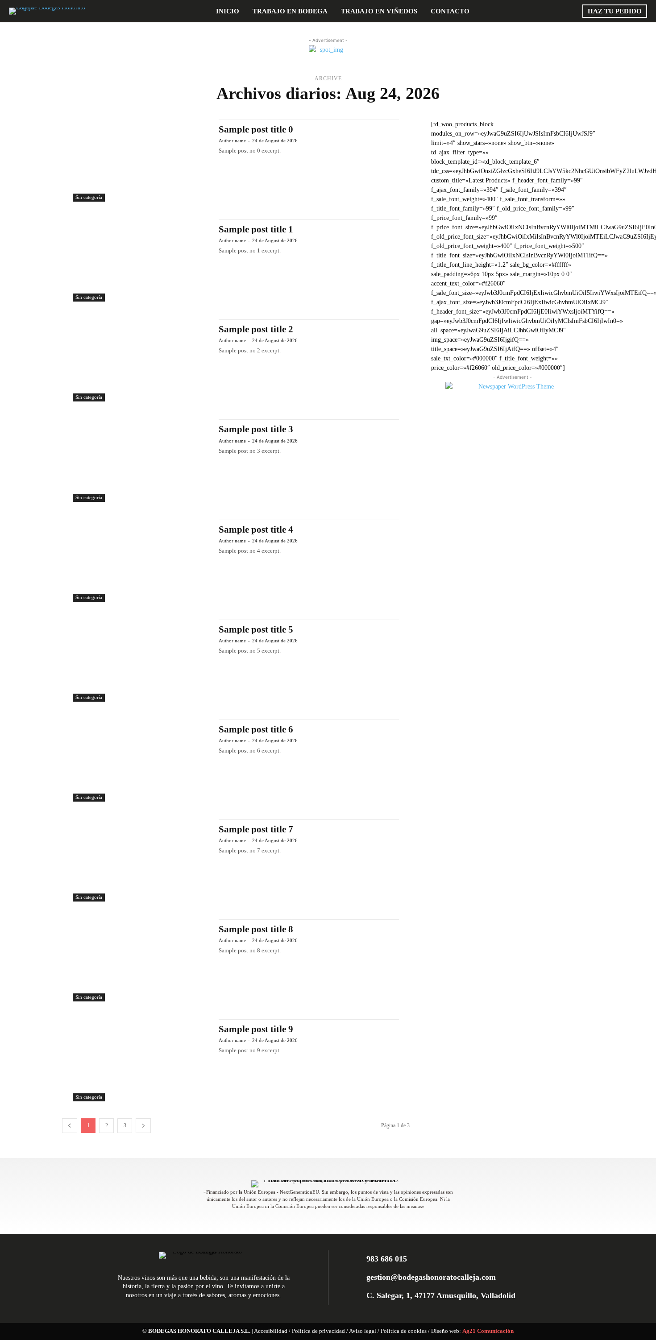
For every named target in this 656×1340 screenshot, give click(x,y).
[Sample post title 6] (141, 761)
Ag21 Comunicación (488, 1331)
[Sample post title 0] (141, 161)
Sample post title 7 (256, 829)
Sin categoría (88, 197)
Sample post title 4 (256, 529)
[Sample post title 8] (141, 960)
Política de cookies (404, 1331)
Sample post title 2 (256, 329)
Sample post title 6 (256, 729)
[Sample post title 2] (141, 360)
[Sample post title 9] (141, 1060)
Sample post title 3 (256, 429)
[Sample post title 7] (141, 860)
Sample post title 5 (256, 629)
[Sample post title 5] (141, 661)
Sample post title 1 (256, 229)
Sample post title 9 (256, 1029)
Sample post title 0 (256, 129)
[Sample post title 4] (141, 561)
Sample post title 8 (256, 929)
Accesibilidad (270, 1331)
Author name (232, 140)
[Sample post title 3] (141, 460)
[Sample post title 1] (141, 260)
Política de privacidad (318, 1331)
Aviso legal (362, 1331)
